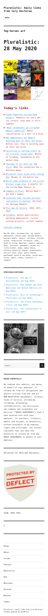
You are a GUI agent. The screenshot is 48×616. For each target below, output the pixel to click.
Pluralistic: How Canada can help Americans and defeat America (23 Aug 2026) (24, 288)
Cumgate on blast (15, 191)
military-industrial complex (16, 250)
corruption (27, 240)
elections (14, 245)
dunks (6, 245)
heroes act (34, 245)
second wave (37, 255)
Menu (7, 18)
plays (20, 253)
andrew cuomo (20, 236)
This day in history (16, 208)
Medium (7, 595)
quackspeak (8, 255)
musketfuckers (35, 250)
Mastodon (8, 583)
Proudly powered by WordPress (16, 612)
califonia (31, 238)
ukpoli (13, 257)
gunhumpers (24, 245)
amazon (37, 233)
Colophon (10, 215)
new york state (10, 253)
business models (10, 238)
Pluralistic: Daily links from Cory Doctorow (23, 609)
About (6, 552)
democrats (23, 243)
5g (32, 233)
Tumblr (7, 602)
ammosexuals (9, 236)
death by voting (10, 243)
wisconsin (29, 257)
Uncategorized (22, 233)
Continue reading (13, 227)
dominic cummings (36, 243)
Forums (7, 558)
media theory (29, 248)
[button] (24, 338)
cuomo (36, 240)
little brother (10, 248)
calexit (22, 238)
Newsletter (9, 571)
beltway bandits (34, 236)
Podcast (7, 565)
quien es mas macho (22, 255)
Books (6, 546)
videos (20, 257)
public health (30, 253)
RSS (5, 577)
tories (6, 257)
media (20, 248)
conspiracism (16, 240)
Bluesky (7, 589)
